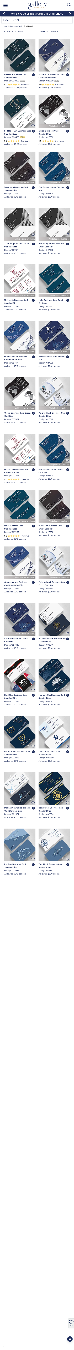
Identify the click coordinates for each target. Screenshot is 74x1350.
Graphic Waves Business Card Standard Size (15, 358)
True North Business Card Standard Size (50, 866)
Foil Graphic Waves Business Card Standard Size (52, 76)
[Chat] (70, 1339)
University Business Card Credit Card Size (16, 471)
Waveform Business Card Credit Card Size (50, 527)
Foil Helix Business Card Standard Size (15, 76)
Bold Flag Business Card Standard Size (15, 696)
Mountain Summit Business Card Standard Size (17, 809)
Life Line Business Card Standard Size (49, 753)
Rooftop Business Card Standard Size (15, 866)
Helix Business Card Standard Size (13, 527)
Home (5, 26)
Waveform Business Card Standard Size (16, 189)
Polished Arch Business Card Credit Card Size (52, 584)
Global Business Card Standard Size (49, 132)
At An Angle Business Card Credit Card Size (51, 245)
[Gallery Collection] (37, 5)
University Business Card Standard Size (16, 302)
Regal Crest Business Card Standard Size (51, 809)
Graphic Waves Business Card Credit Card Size (15, 584)
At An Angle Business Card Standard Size (16, 245)
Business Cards (15, 26)
